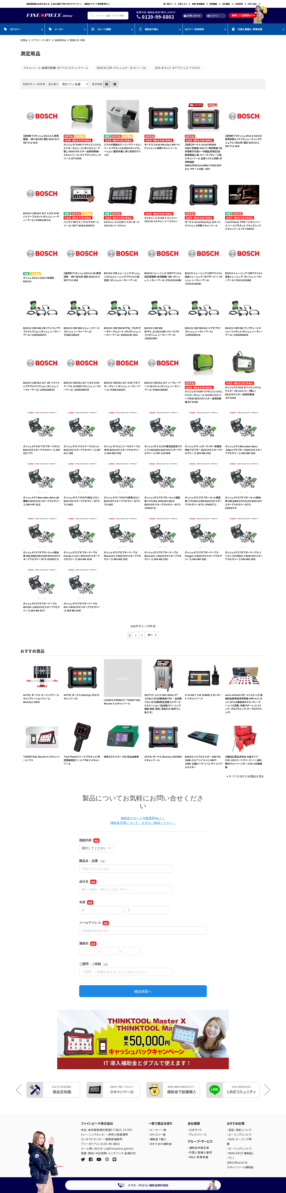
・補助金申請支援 (198, 1148)
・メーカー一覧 (157, 1130)
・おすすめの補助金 (160, 1144)
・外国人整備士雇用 (200, 1152)
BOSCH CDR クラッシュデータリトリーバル (121, 68)
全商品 (23, 40)
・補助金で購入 (157, 1139)
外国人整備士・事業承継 (250, 29)
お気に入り (182, 3)
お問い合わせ (192, 15)
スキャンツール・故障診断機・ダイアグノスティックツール (55, 68)
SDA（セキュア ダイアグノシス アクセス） (178, 68)
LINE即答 (239, 3)
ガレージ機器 (104, 29)
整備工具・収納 (77, 40)
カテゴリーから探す (41, 40)
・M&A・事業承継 (198, 1157)
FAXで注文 (252, 3)
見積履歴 (213, 3)
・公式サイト (195, 1130)
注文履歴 (226, 3)
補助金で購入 (152, 29)
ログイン (213, 15)
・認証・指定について (239, 1130)
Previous (21, 1089)
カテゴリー (15, 29)
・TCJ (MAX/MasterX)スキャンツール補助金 (240, 1162)
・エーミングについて (239, 1134)
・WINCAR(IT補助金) (240, 1153)
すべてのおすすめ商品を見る (246, 776)
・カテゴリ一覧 (157, 1134)
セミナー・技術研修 (194, 29)
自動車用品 (60, 40)
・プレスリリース (197, 1134)
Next (264, 1089)
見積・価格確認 (198, 3)
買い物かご (168, 3)
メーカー (59, 29)
